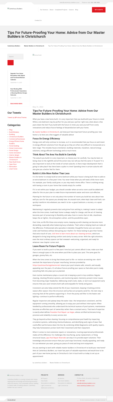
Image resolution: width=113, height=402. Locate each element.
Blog (76, 10)
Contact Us (38, 20)
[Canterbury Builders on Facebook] (103, 2)
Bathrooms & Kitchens (47, 388)
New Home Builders (63, 381)
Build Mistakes (14, 132)
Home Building (14, 146)
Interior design (14, 155)
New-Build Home (14, 162)
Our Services (44, 10)
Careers (71, 10)
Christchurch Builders (16, 137)
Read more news (16, 103)
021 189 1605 (81, 381)
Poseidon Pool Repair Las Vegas (62, 312)
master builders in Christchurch (47, 132)
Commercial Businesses (17, 139)
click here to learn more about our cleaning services (71, 234)
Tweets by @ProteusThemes (17, 117)
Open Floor (13, 164)
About (51, 10)
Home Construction (15, 148)
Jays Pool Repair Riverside (56, 338)
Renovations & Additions (48, 383)
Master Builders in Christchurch (60, 363)
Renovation (13, 167)
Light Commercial (46, 385)
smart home (13, 169)
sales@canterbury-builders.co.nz (69, 2)
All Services (61, 378)
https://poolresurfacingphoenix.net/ (46, 265)
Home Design (13, 150)
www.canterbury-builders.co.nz (85, 385)
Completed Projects (61, 10)
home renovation (15, 153)
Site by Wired (11, 400)
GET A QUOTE (99, 9)
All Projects (44, 378)
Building (12, 134)
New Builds (44, 381)
